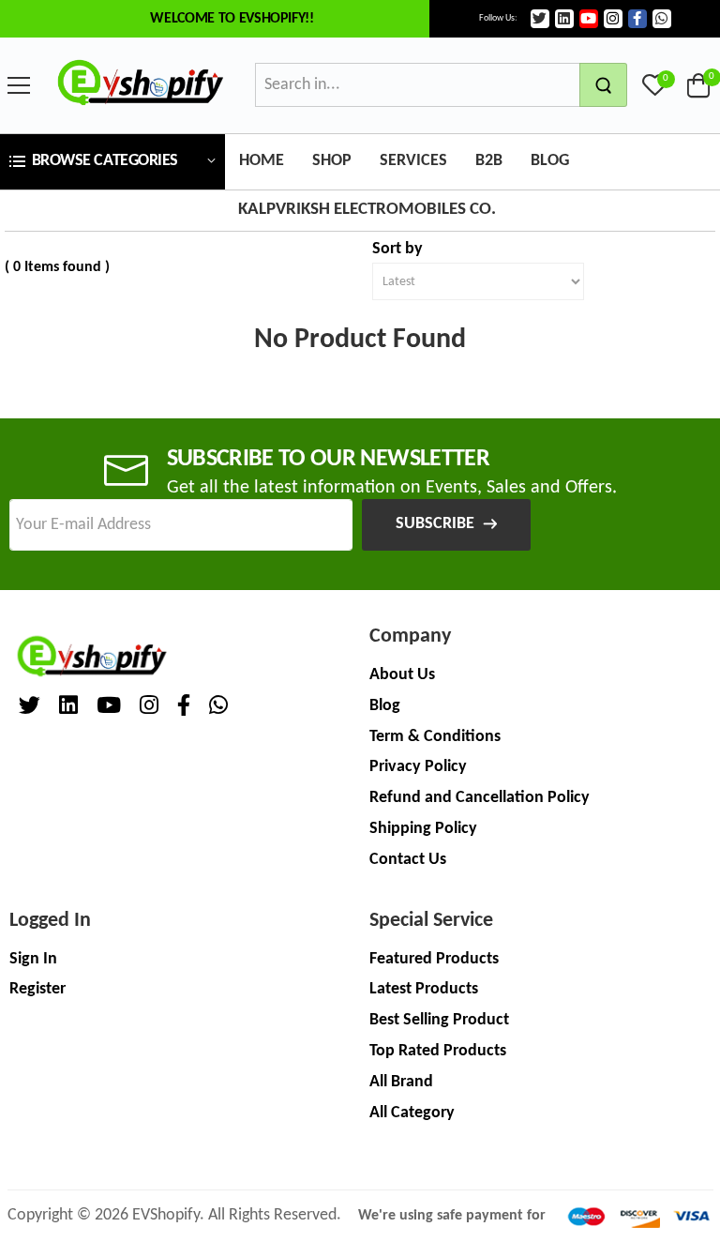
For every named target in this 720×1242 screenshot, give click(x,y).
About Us (402, 675)
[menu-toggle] (19, 85)
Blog (550, 161)
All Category (412, 1113)
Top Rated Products (437, 1051)
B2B (488, 161)
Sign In (33, 959)
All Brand (401, 1082)
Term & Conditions (435, 737)
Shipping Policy (423, 829)
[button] (112, 161)
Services (413, 161)
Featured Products (434, 959)
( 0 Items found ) (57, 267)
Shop (332, 161)
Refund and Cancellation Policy (479, 798)
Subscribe (435, 524)
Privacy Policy (418, 767)
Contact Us (407, 860)
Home (261, 161)
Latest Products (423, 989)
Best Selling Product (439, 1020)
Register (37, 989)
